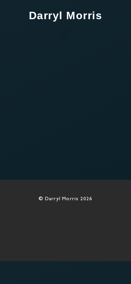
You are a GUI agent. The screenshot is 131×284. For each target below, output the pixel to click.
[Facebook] (13, 216)
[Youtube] (62, 216)
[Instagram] (45, 216)
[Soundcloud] (78, 216)
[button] (65, 33)
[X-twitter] (29, 216)
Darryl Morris (65, 15)
